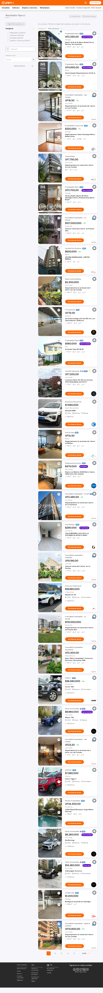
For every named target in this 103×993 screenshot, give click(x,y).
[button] (59, 45)
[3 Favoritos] (58, 33)
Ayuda (19, 971)
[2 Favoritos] (58, 402)
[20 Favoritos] (58, 126)
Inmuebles (6, 8)
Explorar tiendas (70, 8)
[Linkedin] (84, 969)
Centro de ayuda (96, 8)
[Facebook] (74, 969)
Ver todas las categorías (50, 969)
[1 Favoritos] (58, 156)
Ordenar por (42, 28)
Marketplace (44, 8)
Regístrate (20, 980)
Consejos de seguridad (83, 8)
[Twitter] (80, 969)
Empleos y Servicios (29, 8)
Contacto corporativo (20, 977)
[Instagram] (77, 969)
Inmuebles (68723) (16, 38)
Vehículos (16, 8)
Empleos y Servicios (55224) (20, 41)
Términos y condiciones (35, 969)
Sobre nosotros (21, 968)
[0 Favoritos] (58, 64)
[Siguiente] (89, 953)
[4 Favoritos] (58, 95)
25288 (84, 953)
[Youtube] (87, 969)
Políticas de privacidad (34, 973)
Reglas (33, 981)
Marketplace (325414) (17, 33)
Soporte (19, 973)
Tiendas (49, 973)
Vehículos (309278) (17, 35)
